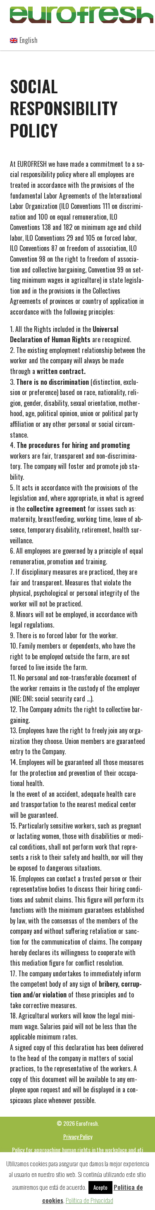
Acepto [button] (100, 1187)
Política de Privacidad (89, 1200)
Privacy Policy (77, 1136)
